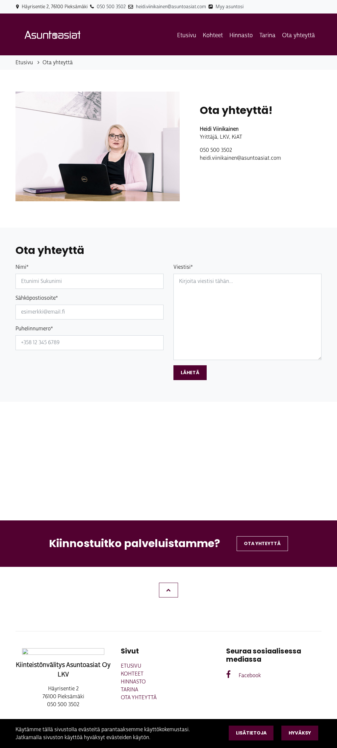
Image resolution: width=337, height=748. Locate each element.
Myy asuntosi (230, 7)
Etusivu (186, 35)
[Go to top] (168, 590)
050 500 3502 (111, 7)
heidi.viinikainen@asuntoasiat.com (171, 7)
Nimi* (22, 266)
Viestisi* (183, 266)
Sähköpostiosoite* (36, 297)
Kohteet (213, 35)
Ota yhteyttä (298, 35)
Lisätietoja (251, 733)
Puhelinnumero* (34, 328)
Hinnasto (241, 35)
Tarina (267, 35)
